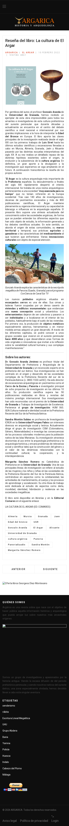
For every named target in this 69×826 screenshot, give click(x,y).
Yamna (6, 743)
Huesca (6, 755)
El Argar (28, 52)
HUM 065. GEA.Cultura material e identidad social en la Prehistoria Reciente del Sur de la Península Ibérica (34, 410)
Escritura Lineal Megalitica (16, 718)
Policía (6, 749)
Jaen (57, 516)
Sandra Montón (41, 545)
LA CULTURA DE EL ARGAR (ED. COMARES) (27, 506)
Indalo (6, 762)
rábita (6, 712)
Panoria (38, 539)
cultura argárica (17, 539)
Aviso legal (10, 820)
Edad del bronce (17, 522)
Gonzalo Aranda (17, 528)
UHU (5, 724)
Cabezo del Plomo (12, 768)
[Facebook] (65, 6)
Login (55, 820)
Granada (43, 516)
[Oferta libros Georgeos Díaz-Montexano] (34, 587)
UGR (36, 522)
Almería (12, 516)
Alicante (54, 528)
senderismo (9, 705)
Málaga (6, 774)
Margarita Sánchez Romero (24, 550)
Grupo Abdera (10, 730)
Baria (5, 737)
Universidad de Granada (22, 533)
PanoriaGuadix (16, 545)
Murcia (28, 516)
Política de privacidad (34, 820)
